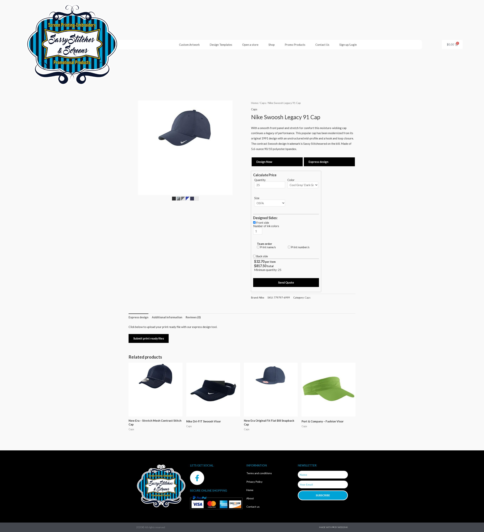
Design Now (264, 161)
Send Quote (286, 282)
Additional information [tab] (167, 317)
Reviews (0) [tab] (193, 317)
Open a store (250, 44)
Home (254, 102)
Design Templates (221, 44)
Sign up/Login (348, 44)
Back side (262, 256)
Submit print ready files (148, 338)
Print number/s (300, 247)
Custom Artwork (189, 44)
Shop (271, 44)
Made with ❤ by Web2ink (333, 527)
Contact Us (322, 44)
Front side (262, 222)
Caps (263, 102)
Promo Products (295, 44)
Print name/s (268, 247)
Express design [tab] (138, 317)
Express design (318, 161)
